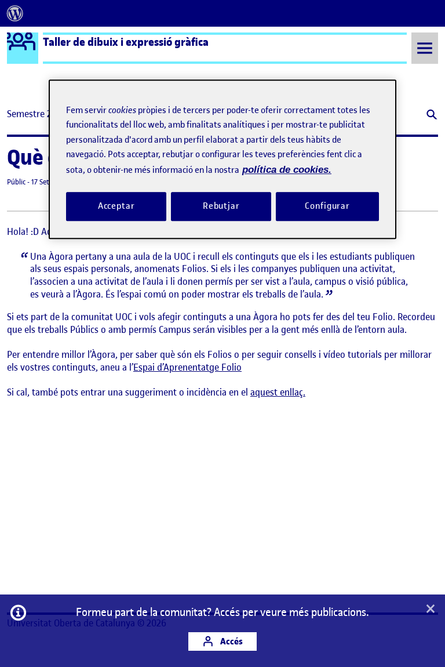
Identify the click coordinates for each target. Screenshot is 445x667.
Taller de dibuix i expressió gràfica (126, 41)
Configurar (327, 206)
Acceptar (116, 206)
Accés (230, 641)
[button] (431, 115)
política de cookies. (286, 169)
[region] (222, 159)
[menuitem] (15, 13)
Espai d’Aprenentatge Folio (187, 367)
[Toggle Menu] (424, 47)
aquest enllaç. (277, 392)
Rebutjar (221, 206)
